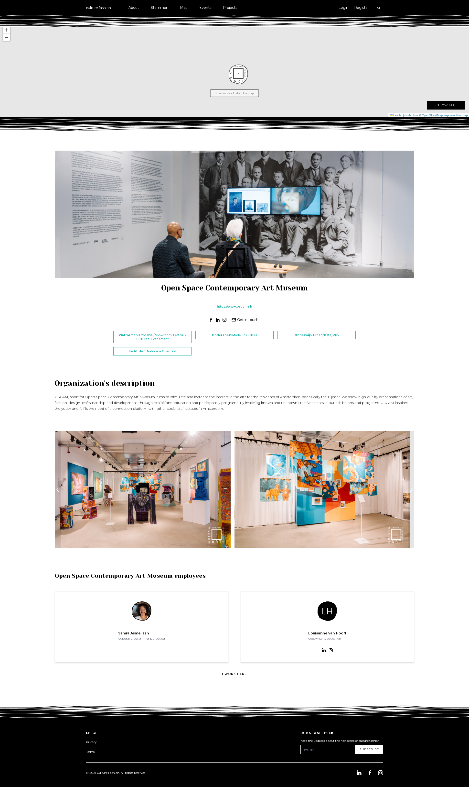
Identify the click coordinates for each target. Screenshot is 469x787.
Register (361, 7)
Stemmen (159, 7)
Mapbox (412, 115)
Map (184, 7)
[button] (238, 74)
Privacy (91, 742)
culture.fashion (98, 8)
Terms (90, 752)
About (133, 7)
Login (343, 7)
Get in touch (247, 320)
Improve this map (456, 115)
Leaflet (397, 115)
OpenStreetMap (432, 115)
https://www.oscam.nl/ (234, 306)
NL (379, 8)
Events (205, 7)
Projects (230, 7)
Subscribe (369, 749)
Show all (446, 105)
